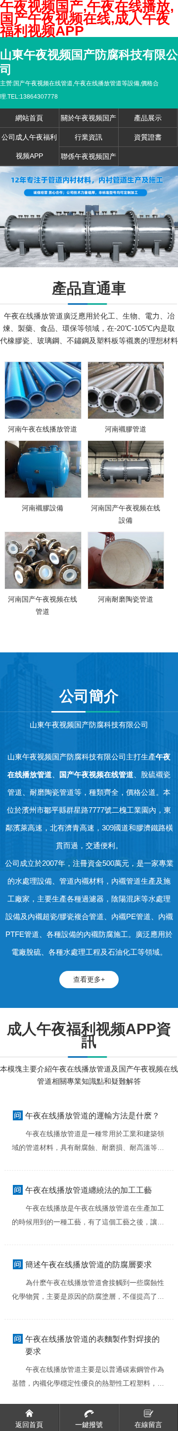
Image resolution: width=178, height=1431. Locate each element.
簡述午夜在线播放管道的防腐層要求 (88, 1264)
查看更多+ (89, 979)
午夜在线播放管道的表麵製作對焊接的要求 (92, 1345)
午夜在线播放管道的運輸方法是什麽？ (92, 1115)
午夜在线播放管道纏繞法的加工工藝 (88, 1190)
